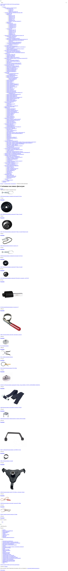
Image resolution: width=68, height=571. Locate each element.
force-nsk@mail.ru (16, 4)
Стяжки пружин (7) (10, 150)
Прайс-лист (5, 535)
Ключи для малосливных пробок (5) (13, 61)
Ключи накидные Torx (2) (11, 90)
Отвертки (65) (7, 107)
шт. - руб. (2, 5)
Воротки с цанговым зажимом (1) (15, 21)
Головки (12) (11, 9)
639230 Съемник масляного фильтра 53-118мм (8, 514)
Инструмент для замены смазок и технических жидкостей (13, 546)
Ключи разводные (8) (11, 85)
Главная (4, 533)
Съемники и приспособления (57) (11, 155)
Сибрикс (6, 566)
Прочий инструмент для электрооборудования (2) (16, 52)
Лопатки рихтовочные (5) (11, 67)
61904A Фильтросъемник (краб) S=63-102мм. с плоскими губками (12, 492)
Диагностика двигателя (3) (12, 36)
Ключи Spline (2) (10, 87)
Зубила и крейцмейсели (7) (12, 130)
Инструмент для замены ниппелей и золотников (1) (16, 46)
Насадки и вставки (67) (11, 177)
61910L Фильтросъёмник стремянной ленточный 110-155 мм (11, 255)
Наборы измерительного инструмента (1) (16, 40)
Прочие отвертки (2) (10, 116)
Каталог (4, 6)
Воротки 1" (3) (11, 19)
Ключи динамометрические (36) (12, 73)
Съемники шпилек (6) (11, 161)
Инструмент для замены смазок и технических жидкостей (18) (16, 58)
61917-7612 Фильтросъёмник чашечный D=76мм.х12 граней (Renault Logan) (14, 231)
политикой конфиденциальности (33, 568)
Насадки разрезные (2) (13, 78)
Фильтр (1, 188)
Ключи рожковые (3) (10, 80)
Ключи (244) (7, 72)
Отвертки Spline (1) (10, 114)
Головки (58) (9, 178)
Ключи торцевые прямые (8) (12, 86)
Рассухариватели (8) (10, 146)
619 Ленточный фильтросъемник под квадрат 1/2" (9, 307)
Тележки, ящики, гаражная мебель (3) (11, 162)
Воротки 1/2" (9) (12, 17)
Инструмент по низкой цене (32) (11, 7)
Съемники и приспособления (8, 559)
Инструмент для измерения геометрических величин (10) (17, 39)
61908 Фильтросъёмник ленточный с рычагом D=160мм (10, 503)
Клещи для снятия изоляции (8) (12, 168)
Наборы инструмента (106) (9, 106)
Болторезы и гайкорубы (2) (12, 128)
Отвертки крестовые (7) (11, 109)
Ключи (4, 548)
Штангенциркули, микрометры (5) (15, 42)
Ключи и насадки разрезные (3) (12, 77)
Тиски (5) (8, 139)
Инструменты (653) (10, 175)
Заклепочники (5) (10, 131)
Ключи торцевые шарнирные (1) (13, 84)
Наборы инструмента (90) (11, 176)
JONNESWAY (5, 532)
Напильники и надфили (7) (12, 137)
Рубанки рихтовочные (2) (11, 70)
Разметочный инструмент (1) (12, 138)
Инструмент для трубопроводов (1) (13, 156)
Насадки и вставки (6, 549)
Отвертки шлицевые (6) (11, 108)
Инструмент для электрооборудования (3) (12, 50)
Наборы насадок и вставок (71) (12, 105)
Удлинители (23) (10, 23)
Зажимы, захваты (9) (10, 167)
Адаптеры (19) (9, 13)
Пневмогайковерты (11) (11, 124)
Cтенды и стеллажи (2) (11, 163)
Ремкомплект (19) (12, 74)
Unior (4, 562)
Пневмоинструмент (6, 553)
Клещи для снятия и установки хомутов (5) (14, 157)
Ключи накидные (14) (11, 76)
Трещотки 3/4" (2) (12, 32)
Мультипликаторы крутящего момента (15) (14, 92)
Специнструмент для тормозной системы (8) (13, 153)
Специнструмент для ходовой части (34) (12, 148)
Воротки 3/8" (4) (12, 16)
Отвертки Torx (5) (10, 115)
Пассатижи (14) (9, 172)
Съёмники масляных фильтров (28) (13, 147)
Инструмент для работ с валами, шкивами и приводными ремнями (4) (19, 142)
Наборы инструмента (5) (13, 11)
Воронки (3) (9, 59)
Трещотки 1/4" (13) (12, 29)
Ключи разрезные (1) (12, 79)
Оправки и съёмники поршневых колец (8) (14, 145)
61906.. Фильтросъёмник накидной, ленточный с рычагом (11, 334)
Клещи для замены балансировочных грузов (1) (15, 48)
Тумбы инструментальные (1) (12, 164)
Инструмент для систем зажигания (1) (14, 51)
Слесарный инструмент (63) (10, 127)
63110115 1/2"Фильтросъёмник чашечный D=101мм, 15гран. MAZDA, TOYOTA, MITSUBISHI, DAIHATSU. (20, 384)
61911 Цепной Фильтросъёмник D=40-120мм (8, 368)
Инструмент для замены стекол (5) (13, 66)
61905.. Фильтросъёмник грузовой (6, 460)
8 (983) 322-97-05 (10, 4)
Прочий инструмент (6, 552)
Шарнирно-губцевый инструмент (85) (12, 165)
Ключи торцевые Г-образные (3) (12, 83)
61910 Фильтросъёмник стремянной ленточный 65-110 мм (11, 196)
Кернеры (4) (9, 134)
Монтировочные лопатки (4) (12, 49)
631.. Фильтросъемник (4, 345)
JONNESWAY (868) (8, 174)
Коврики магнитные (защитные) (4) (13, 120)
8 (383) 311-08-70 (3, 4)
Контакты (4, 181)
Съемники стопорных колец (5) (12, 158)
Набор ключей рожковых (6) (12, 96)
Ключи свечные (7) (10, 81)
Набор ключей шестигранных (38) (13, 98)
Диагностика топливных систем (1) (13, 38)
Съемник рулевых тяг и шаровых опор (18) (14, 149)
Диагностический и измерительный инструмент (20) (14, 35)
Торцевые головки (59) (11, 54)
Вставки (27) (9, 102)
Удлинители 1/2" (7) (12, 25)
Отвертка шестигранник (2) (12, 111)
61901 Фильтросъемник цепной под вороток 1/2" (9, 245)
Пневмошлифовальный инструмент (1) (14, 126)
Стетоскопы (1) (9, 44)
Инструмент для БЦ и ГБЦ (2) (12, 144)
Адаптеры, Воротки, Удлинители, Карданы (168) (13, 12)
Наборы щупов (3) (12, 37)
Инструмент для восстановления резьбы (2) (15, 133)
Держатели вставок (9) (11, 103)
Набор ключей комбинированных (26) (14, 94)
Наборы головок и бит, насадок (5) (13, 57)
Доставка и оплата (6, 180)
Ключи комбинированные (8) (12, 75)
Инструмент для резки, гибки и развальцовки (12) (16, 132)
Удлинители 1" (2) (12, 27)
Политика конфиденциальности (8, 537)
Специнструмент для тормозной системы (10, 557)
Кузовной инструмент (7, 547)
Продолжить (2, 570)
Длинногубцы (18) (10, 166)
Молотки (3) (9, 135)
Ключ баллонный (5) (10, 47)
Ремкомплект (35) (12, 34)
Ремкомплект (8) (12, 20)
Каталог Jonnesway (6, 531)
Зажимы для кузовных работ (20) (13, 65)
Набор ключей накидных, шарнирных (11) (14, 97)
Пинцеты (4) (9, 173)
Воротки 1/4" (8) (12, 15)
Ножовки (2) (9, 136)
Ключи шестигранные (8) (11, 91)
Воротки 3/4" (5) (12, 18)
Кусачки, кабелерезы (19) (11, 169)
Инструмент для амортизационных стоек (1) (15, 151)
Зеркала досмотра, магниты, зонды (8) (14, 119)
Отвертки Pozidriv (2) (11, 113)
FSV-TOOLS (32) (10, 8)
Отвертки (4, 551)
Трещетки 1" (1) (12, 33)
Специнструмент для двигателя (10, 183)
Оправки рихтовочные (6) (11, 69)
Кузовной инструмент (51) (9, 64)
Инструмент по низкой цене (8, 530)
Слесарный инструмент (7, 554)
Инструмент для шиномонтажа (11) (11, 45)
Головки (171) (7, 53)
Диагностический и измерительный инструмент (11, 542)
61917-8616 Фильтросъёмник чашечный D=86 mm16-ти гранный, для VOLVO (14, 278)
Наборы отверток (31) (11, 117)
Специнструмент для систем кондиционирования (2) (14, 154)
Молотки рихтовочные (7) (11, 71)
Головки (4, 545)
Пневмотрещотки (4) (10, 125)
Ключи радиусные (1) (11, 88)
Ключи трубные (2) (10, 89)
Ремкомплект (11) (12, 93)
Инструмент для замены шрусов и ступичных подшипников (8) (18, 152)
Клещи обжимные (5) (11, 170)
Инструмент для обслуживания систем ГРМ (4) (15, 143)
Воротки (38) (9, 14)
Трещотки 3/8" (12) (12, 30)
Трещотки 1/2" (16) (12, 31)
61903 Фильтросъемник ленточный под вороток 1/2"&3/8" (11, 407)
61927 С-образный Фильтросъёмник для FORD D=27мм (10, 449)
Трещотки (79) (9, 28)
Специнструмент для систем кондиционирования (12, 558)
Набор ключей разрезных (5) (12, 95)
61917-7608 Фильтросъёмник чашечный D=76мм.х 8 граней (11, 214)
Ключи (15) (11, 10)
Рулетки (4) (11, 41)
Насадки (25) (9, 104)
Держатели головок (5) (11, 55)
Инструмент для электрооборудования (10, 544)
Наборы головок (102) (11, 56)
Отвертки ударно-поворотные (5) (13, 112)
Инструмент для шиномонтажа (8, 543)
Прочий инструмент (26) (9, 118)
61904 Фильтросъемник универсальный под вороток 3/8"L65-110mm (12, 418)
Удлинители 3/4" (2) (12, 26)
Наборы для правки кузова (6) (12, 68)
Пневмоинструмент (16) (9, 123)
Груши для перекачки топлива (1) (13, 60)
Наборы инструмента (6, 550)
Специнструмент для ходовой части (9, 556)
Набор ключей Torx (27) (11, 99)
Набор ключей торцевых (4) (12, 100)
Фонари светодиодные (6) (11, 122)
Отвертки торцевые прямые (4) (12, 110)
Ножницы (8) (9, 171)
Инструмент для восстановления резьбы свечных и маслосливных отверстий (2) (21, 141)
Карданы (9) (9, 22)
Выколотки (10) (9, 129)
